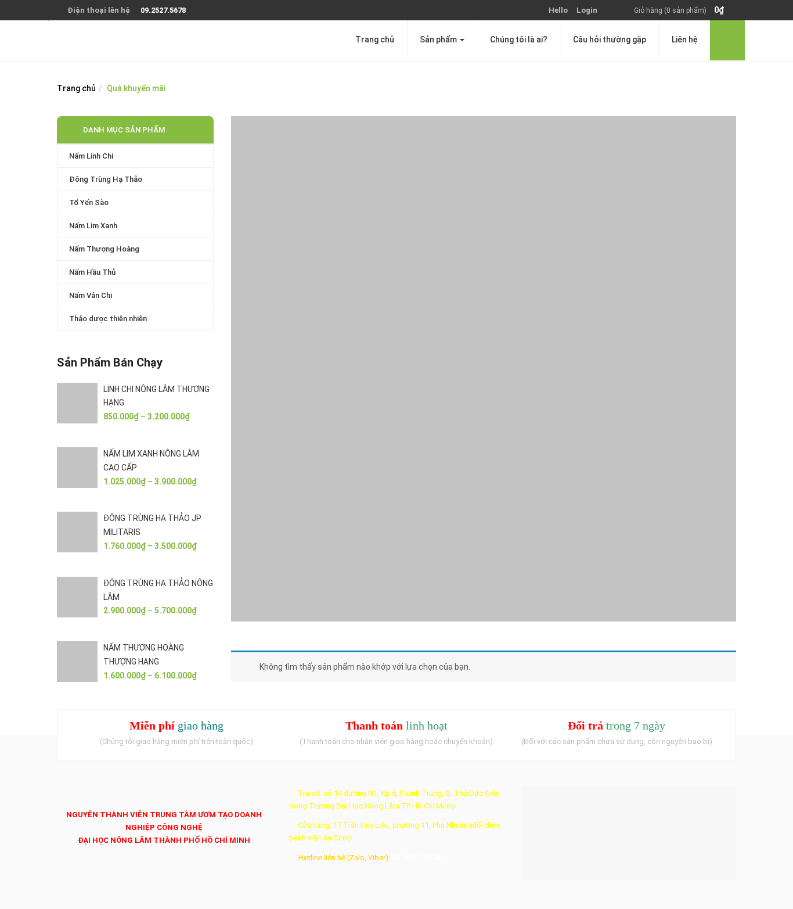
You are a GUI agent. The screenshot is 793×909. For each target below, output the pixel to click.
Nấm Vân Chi (90, 295)
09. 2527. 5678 (416, 857)
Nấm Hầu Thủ (92, 272)
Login (586, 10)
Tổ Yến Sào (89, 202)
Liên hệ (685, 39)
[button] (685, 11)
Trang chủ (374, 39)
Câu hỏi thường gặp (609, 39)
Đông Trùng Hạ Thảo (105, 179)
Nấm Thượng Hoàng (104, 249)
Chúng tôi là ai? (518, 39)
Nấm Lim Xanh (93, 225)
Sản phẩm (439, 39)
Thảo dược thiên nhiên (108, 318)
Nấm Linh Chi (91, 156)
